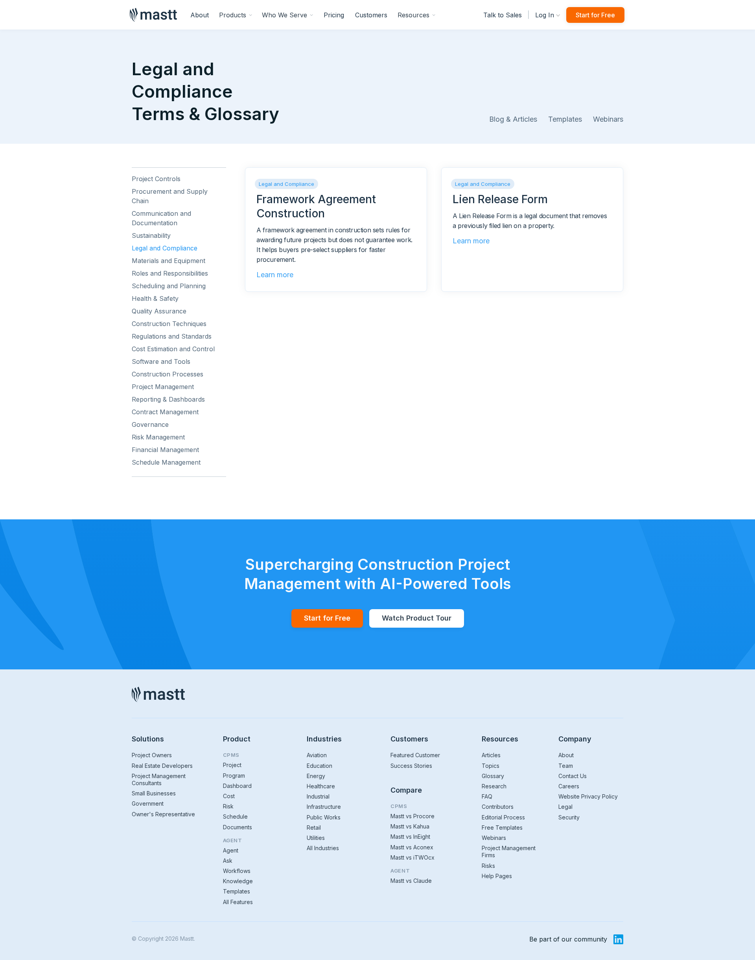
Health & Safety (155, 298)
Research (494, 786)
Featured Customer (415, 755)
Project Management (163, 387)
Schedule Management (166, 462)
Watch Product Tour (416, 618)
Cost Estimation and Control (173, 349)
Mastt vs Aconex (411, 847)
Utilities (316, 837)
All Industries (323, 848)
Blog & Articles (513, 119)
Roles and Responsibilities (170, 273)
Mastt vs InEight (410, 836)
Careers (568, 786)
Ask (227, 860)
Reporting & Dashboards (168, 399)
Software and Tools (161, 361)
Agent (230, 850)
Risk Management (158, 437)
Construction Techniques (169, 324)
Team (565, 765)
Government (148, 803)
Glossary (493, 776)
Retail (314, 827)
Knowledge (238, 881)
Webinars (608, 119)
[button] (235, 15)
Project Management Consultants (159, 779)
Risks (488, 865)
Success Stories (411, 765)
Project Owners (152, 755)
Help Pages (497, 876)
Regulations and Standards (172, 336)
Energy (316, 776)
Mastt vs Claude (411, 880)
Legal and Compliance (164, 248)
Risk (228, 806)
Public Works (324, 817)
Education (319, 765)
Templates (565, 119)
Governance (150, 424)
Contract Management (165, 412)
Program (234, 775)
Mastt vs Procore (412, 816)
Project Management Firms (509, 851)
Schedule (235, 816)
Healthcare (321, 786)
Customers (371, 15)
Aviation (317, 755)
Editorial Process (503, 817)
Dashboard (237, 785)
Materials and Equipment (168, 261)
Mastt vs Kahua (409, 826)
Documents (237, 827)
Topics (490, 765)
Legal (565, 806)
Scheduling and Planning (169, 286)
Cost (229, 796)
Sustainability (151, 235)
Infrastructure (324, 806)
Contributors (498, 806)
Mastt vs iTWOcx (412, 857)
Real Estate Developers (162, 765)
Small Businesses (154, 793)
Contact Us (572, 776)
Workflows (236, 870)
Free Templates (502, 827)
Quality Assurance (159, 311)
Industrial (318, 796)
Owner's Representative (163, 814)
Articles (491, 755)
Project (232, 765)
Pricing (334, 15)
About (199, 15)
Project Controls (156, 179)
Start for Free (595, 15)
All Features (238, 902)
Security (569, 817)
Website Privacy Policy (588, 796)
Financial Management (165, 450)
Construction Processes (167, 374)
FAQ (487, 796)
